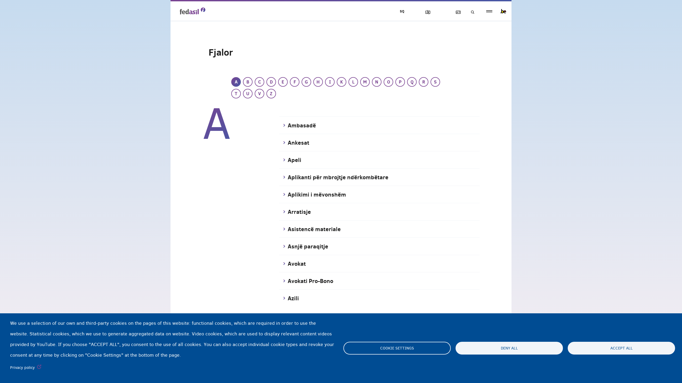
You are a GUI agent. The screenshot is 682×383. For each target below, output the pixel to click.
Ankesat (298, 143)
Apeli (294, 160)
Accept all (621, 348)
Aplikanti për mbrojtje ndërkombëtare (338, 177)
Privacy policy (22, 367)
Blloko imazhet (425, 12)
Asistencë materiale (314, 229)
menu (489, 11)
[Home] (192, 10)
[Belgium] (503, 11)
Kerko (471, 12)
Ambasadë (302, 125)
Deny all (509, 348)
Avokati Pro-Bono (310, 281)
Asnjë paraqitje (308, 246)
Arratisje (299, 212)
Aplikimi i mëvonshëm (317, 194)
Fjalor (456, 12)
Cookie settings (397, 348)
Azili (293, 298)
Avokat (297, 264)
